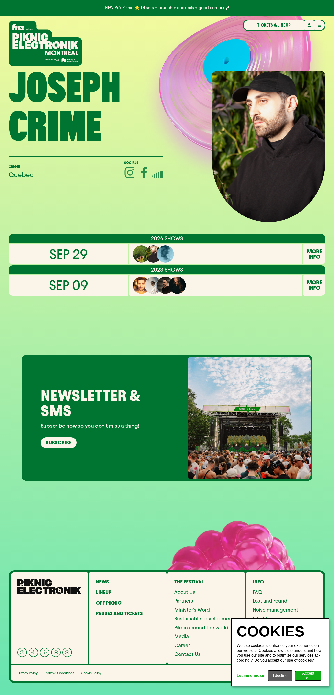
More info (314, 254)
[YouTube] (56, 652)
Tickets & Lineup (273, 25)
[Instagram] (33, 652)
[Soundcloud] (67, 652)
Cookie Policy (91, 673)
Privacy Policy (27, 673)
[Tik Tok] (44, 652)
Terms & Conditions (59, 673)
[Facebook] (22, 652)
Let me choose (250, 676)
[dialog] (280, 652)
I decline (280, 676)
